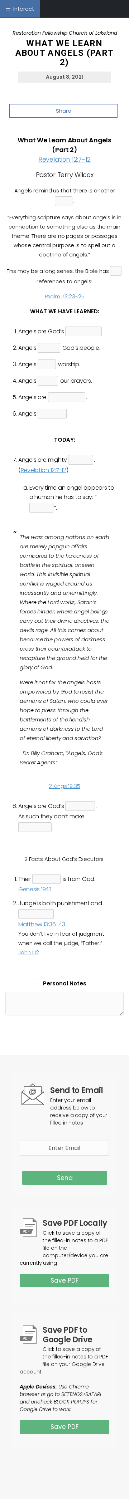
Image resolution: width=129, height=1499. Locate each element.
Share (63, 110)
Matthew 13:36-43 (41, 924)
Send (65, 1178)
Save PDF (64, 1280)
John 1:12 (28, 952)
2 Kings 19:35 (64, 786)
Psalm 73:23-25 (65, 296)
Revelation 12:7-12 (64, 159)
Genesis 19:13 (35, 889)
